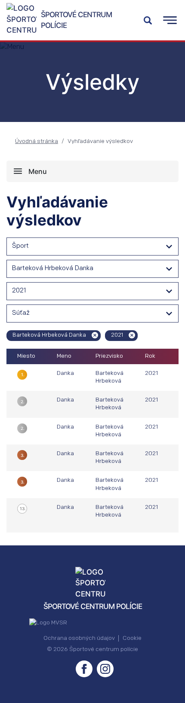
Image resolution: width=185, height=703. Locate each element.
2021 (19, 291)
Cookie (132, 638)
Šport (20, 246)
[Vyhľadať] (147, 20)
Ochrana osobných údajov (79, 638)
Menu (37, 171)
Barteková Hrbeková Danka (52, 268)
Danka (65, 373)
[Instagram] (105, 668)
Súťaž (21, 313)
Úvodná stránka (36, 141)
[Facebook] (84, 668)
